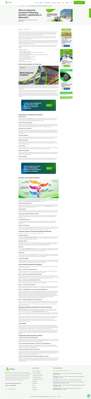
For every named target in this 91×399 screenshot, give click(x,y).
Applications (35, 381)
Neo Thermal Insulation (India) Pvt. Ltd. (43, 396)
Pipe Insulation (30, 118)
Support (59, 396)
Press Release (35, 383)
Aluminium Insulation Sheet (38, 375)
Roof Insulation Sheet (37, 373)
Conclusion (21, 60)
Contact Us (67, 2)
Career (34, 385)
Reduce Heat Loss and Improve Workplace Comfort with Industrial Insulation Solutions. (34, 54)
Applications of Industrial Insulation (25, 53)
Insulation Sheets (47, 2)
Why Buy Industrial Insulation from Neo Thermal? (27, 59)
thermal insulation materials (38, 311)
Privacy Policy (54, 396)
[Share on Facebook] (24, 30)
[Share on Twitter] (29, 30)
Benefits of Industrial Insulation (25, 55)
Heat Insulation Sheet (37, 371)
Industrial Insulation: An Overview (25, 51)
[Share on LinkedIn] (27, 30)
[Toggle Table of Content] (57, 50)
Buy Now (49, 105)
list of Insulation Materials (28, 248)
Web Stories (35, 389)
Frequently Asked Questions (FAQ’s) (26, 61)
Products (58, 2)
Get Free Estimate (79, 2)
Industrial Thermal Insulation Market (33, 201)
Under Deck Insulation (37, 377)
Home (37, 2)
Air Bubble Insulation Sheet (38, 379)
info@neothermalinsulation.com (14, 383)
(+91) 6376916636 (12, 385)
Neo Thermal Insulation (23, 309)
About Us (41, 2)
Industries (54, 2)
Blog (63, 2)
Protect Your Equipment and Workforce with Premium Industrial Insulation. (32, 52)
